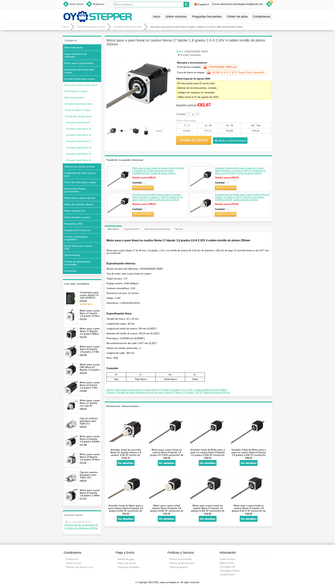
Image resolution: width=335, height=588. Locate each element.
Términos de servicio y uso (79, 567)
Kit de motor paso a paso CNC (78, 247)
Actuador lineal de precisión (128, 26)
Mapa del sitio (227, 563)
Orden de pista (237, 16)
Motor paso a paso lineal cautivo (81, 85)
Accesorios (70, 270)
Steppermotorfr (227, 574)
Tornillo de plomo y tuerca (78, 110)
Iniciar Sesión (76, 4)
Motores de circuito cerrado (79, 166)
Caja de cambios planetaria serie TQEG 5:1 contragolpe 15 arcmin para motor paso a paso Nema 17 (90, 421)
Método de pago (126, 559)
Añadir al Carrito (143, 187)
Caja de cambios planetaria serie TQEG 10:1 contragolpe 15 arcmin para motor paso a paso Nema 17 (90, 475)
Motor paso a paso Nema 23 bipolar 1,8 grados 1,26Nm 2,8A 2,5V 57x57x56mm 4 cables (90, 493)
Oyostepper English (230, 570)
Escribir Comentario (191, 55)
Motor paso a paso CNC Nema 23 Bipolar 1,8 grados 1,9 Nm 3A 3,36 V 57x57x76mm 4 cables (90, 367)
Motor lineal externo (74, 97)
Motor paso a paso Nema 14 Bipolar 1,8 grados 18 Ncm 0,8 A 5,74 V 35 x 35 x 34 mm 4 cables (90, 457)
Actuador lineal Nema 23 (78, 147)
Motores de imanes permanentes (75, 190)
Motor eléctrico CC (74, 210)
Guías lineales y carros (77, 217)
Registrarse (98, 4)
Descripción (113, 229)
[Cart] (269, 4)
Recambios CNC (73, 223)
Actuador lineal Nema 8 (78, 122)
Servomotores (72, 255)
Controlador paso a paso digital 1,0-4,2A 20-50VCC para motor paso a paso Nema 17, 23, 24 (89, 295)
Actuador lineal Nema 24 (78, 154)
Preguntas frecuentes (207, 16)
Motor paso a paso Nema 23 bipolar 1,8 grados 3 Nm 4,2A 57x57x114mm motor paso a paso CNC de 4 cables (90, 385)
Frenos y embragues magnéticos (75, 238)
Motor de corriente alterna (78, 204)
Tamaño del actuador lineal (78, 116)
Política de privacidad (180, 559)
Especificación (131, 229)
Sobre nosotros (176, 16)
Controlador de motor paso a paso (79, 71)
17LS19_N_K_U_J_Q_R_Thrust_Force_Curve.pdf (238, 72)
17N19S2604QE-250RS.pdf (222, 67)
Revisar (179, 229)
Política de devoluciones (182, 563)
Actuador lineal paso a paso (91, 26)
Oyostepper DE (227, 567)
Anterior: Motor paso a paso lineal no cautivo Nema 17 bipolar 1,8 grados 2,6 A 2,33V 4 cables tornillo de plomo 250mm (166, 390)
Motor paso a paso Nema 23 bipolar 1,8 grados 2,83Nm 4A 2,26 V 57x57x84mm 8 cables (90, 439)
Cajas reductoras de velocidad (75, 55)
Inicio (156, 16)
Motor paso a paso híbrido (79, 63)
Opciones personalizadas (157, 229)
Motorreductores (73, 47)
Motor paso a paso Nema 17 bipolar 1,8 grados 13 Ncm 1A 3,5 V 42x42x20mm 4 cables (90, 313)
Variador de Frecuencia (77, 230)
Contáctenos (261, 16)
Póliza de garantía (179, 567)
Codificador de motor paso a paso (80, 174)
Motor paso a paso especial (79, 198)
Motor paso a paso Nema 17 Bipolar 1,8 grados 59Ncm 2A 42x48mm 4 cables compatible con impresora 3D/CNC (90, 331)
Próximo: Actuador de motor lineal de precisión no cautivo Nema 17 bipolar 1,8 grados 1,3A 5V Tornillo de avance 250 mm (168, 392)
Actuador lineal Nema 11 (78, 128)
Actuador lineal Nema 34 (78, 160)
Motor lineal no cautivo (76, 91)
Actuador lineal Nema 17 (78, 141)
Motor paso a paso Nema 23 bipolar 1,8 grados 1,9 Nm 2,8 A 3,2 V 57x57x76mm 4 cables (90, 349)
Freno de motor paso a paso (80, 182)
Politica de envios (127, 563)
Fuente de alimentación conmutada (77, 263)
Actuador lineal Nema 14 (78, 135)
